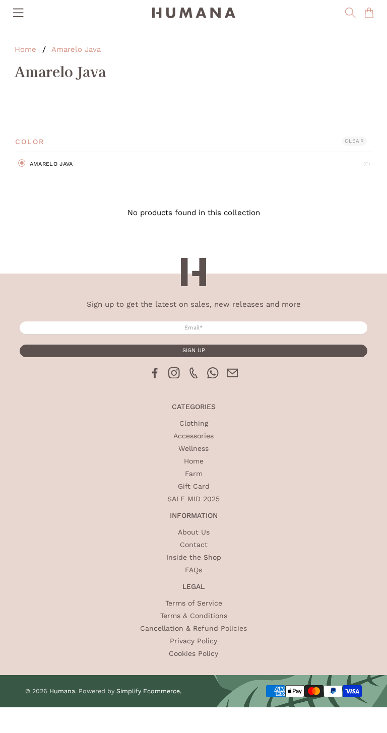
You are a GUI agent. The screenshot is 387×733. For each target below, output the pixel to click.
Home (25, 49)
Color (29, 142)
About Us (194, 532)
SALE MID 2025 (193, 499)
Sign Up (193, 350)
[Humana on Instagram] (174, 376)
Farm (194, 474)
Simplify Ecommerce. (148, 691)
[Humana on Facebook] (155, 376)
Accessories (193, 436)
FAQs (193, 570)
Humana (62, 691)
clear (354, 141)
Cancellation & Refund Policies (193, 628)
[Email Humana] (232, 376)
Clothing (193, 423)
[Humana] (193, 13)
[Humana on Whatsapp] (213, 376)
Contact (194, 545)
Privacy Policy (193, 641)
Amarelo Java (76, 49)
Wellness (193, 448)
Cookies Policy (193, 653)
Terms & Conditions (193, 616)
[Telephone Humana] (194, 376)
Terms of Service (193, 603)
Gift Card (194, 486)
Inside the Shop (193, 557)
